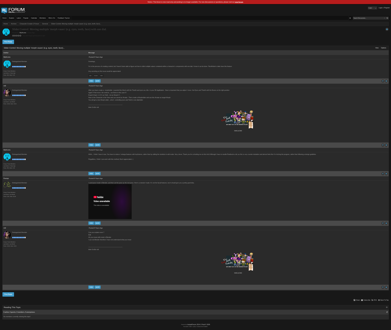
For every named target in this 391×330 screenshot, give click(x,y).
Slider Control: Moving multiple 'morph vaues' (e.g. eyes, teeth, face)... (76, 24)
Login (380, 8)
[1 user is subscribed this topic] (387, 29)
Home (4, 18)
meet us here (238, 130)
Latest (19, 18)
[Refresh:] (387, 312)
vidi (4, 86)
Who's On (51, 18)
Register (387, 8)
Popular (25, 18)
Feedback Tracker (64, 18)
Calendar (34, 18)
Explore (11, 18)
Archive (13, 24)
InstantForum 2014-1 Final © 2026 (198, 324)
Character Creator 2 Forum (29, 24)
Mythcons (23, 32)
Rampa (6, 178)
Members (43, 18)
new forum (239, 2)
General (45, 24)
